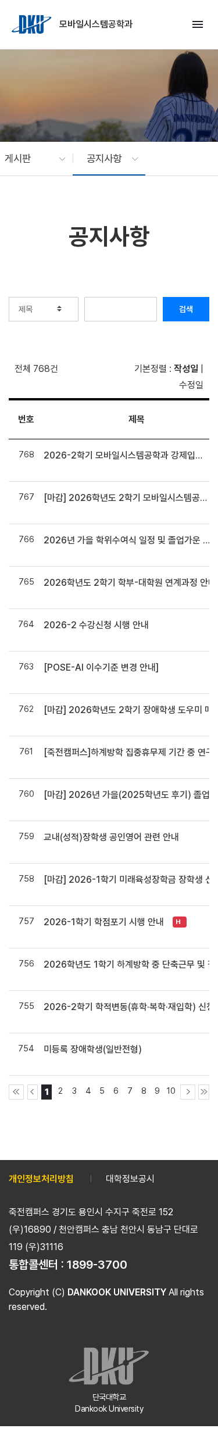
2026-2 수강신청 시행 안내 (96, 625)
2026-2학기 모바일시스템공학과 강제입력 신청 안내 (127, 455)
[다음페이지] (187, 1092)
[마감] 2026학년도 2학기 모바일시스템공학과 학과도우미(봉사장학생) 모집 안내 (127, 497)
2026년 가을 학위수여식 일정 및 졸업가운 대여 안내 (127, 540)
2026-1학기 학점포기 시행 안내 (104, 922)
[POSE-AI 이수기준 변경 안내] (101, 667)
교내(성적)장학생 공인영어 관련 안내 (111, 837)
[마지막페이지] (203, 1092)
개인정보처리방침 (41, 1178)
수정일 (191, 385)
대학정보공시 (130, 1178)
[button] (29, 159)
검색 (186, 309)
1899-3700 (97, 1265)
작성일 (186, 368)
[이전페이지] (32, 1092)
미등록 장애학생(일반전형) (93, 1049)
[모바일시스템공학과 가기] (32, 24)
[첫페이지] (16, 1092)
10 (171, 1091)
